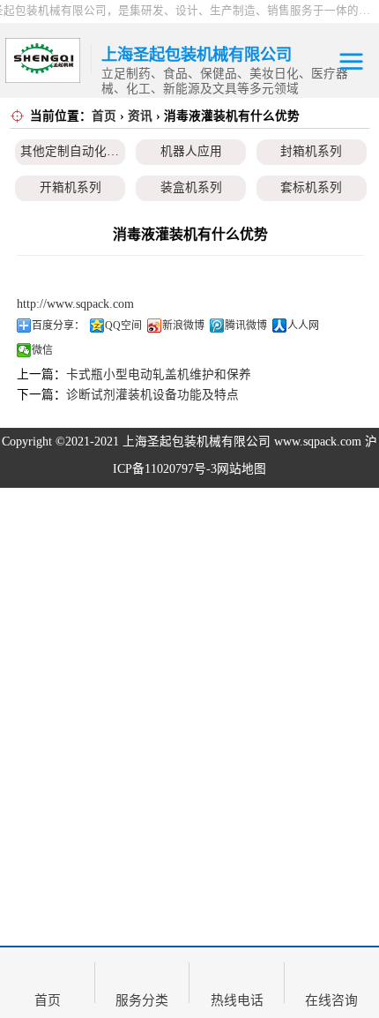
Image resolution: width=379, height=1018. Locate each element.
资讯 (140, 116)
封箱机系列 (311, 151)
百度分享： (58, 325)
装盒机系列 (191, 187)
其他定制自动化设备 (75, 151)
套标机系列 (311, 187)
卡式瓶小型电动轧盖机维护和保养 (158, 374)
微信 (42, 350)
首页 (104, 116)
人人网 (303, 325)
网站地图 (241, 468)
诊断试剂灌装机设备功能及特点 (152, 394)
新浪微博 (183, 325)
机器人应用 (191, 151)
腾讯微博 (246, 325)
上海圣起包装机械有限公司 (197, 441)
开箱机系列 (70, 187)
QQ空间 (123, 325)
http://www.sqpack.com (75, 304)
